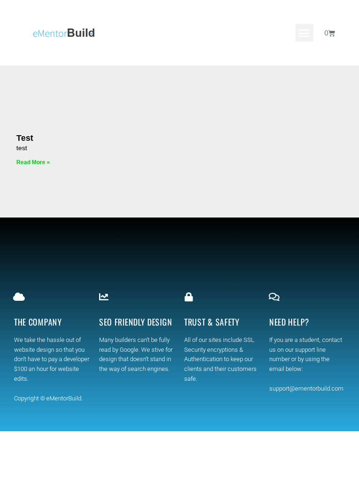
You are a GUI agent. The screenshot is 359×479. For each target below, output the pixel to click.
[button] (304, 33)
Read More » (33, 162)
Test (24, 138)
